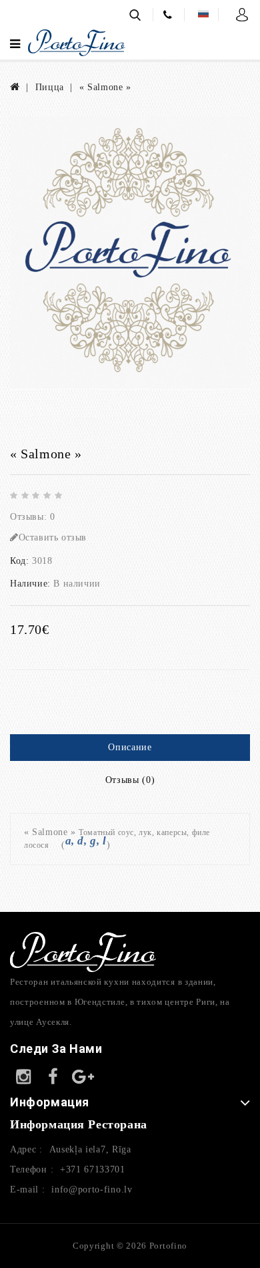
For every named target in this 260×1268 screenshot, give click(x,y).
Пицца (49, 87)
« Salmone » (105, 87)
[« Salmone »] (130, 252)
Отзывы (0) (130, 780)
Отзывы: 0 (32, 517)
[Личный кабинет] (242, 14)
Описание (130, 747)
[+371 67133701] (170, 13)
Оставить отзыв (53, 537)
